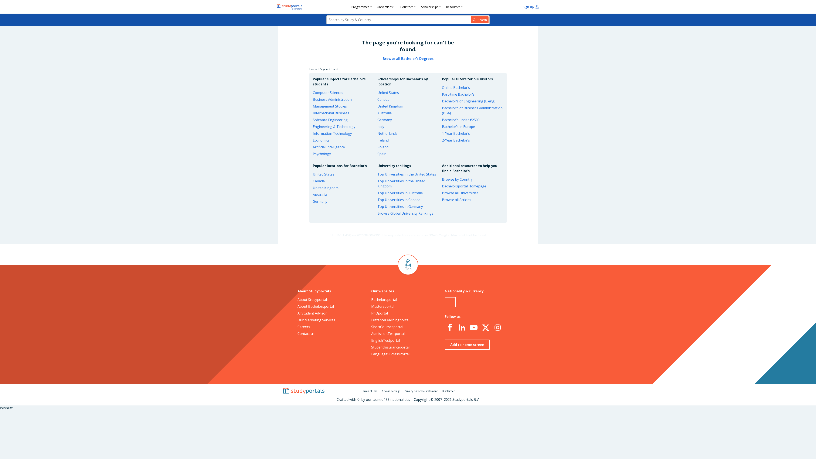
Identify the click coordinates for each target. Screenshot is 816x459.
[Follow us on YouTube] (474, 328)
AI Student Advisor (312, 313)
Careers (304, 326)
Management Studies (330, 106)
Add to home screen (467, 344)
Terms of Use (369, 391)
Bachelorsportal (384, 299)
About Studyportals (313, 299)
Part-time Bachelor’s (458, 94)
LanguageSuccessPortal (390, 354)
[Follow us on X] (485, 328)
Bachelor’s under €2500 (461, 120)
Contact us (306, 333)
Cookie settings (391, 391)
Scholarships (429, 7)
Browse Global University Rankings (405, 213)
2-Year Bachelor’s (456, 140)
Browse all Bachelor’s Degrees (408, 58)
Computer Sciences (328, 92)
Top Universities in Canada (398, 199)
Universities (385, 7)
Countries (407, 7)
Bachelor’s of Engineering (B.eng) (468, 101)
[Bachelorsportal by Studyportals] (289, 6)
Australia (384, 113)
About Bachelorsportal (316, 306)
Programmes (360, 7)
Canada (383, 99)
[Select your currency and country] (450, 302)
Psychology (322, 154)
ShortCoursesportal (387, 326)
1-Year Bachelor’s (456, 133)
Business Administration (332, 99)
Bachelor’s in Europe (458, 126)
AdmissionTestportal (388, 333)
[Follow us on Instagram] (497, 328)
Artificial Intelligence (329, 147)
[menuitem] (362, 7)
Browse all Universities (460, 193)
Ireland (383, 140)
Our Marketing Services (316, 320)
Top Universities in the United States (406, 174)
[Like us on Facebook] (450, 328)
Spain (381, 154)
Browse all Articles (456, 199)
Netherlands (387, 133)
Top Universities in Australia (400, 193)
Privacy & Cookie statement (421, 391)
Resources (453, 7)
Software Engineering (330, 120)
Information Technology (332, 133)
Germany (384, 120)
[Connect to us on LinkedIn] (462, 328)
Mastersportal (382, 306)
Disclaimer (448, 391)
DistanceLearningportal (390, 320)
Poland (382, 147)
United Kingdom (390, 106)
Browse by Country (457, 179)
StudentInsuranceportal (390, 347)
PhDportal (379, 313)
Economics (321, 140)
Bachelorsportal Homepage (464, 186)
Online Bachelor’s (456, 87)
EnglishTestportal (385, 340)
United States (388, 92)
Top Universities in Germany (400, 206)
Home (313, 69)
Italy (380, 126)
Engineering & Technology (334, 126)
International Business (331, 113)
